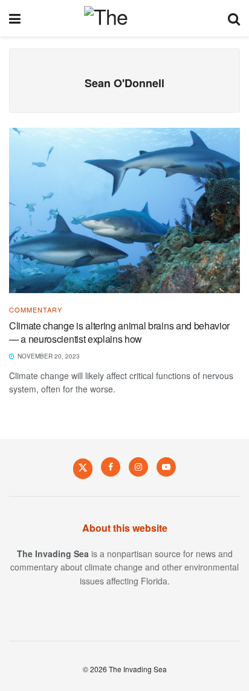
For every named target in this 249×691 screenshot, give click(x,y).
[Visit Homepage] (124, 18)
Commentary (35, 309)
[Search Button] (234, 18)
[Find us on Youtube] (166, 467)
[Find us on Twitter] (82, 468)
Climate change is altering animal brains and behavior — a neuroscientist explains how (119, 332)
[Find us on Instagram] (138, 467)
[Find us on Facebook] (110, 467)
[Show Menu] (15, 18)
